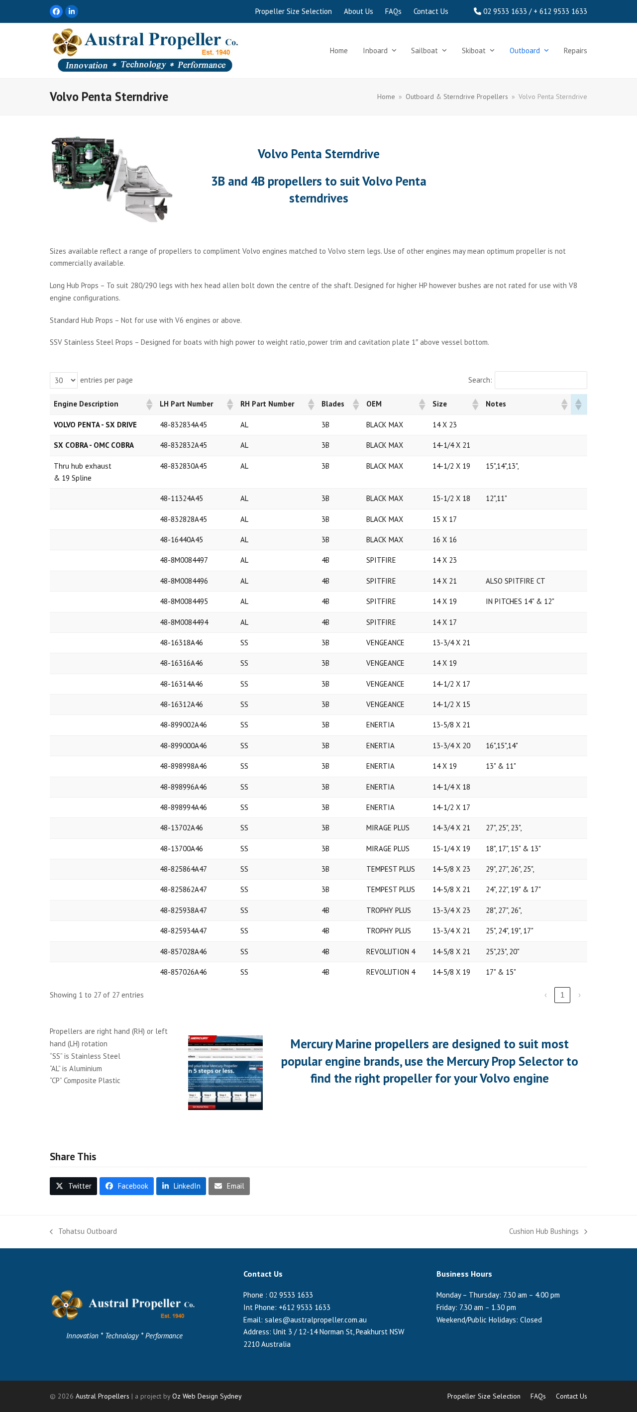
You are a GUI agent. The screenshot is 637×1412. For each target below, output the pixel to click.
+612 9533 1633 (304, 1307)
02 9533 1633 (291, 1295)
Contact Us (571, 1396)
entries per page (106, 380)
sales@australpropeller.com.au (316, 1319)
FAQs (538, 1396)
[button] (149, 404)
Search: (480, 380)
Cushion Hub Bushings (544, 1232)
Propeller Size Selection (484, 1396)
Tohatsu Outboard (83, 1232)
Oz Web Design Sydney (206, 1396)
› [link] (579, 995)
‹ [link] (545, 995)
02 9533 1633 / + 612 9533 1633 (535, 11)
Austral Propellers (102, 1396)
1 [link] (562, 995)
